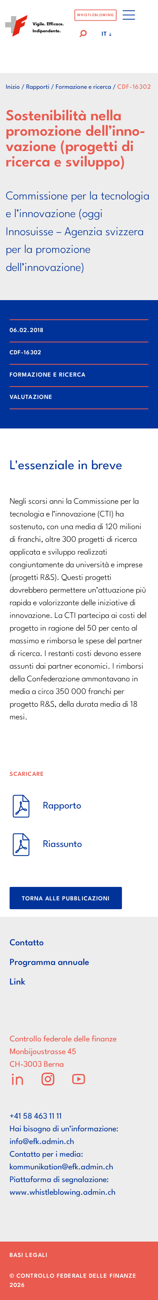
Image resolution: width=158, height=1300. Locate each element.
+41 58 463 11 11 (36, 1117)
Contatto (27, 943)
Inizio (13, 87)
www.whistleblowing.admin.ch (62, 1193)
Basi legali (29, 1255)
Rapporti (37, 87)
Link (17, 982)
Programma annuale (49, 962)
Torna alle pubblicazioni (66, 899)
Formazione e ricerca (83, 87)
